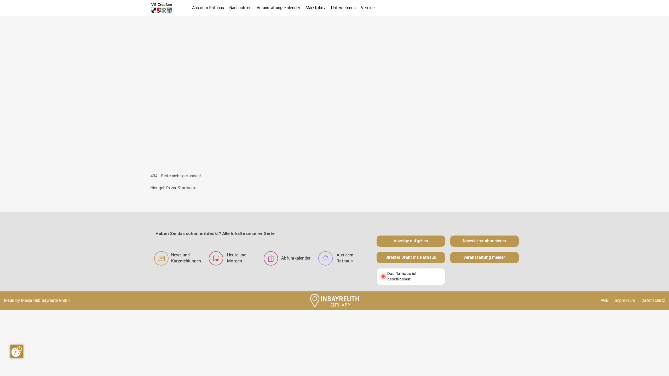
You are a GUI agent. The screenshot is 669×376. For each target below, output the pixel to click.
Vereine (368, 7)
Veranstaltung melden (484, 257)
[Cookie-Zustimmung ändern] (16, 351)
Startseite (187, 187)
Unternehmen (343, 7)
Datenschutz (653, 300)
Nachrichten (240, 7)
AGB (604, 300)
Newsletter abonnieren (484, 240)
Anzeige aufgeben (411, 240)
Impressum (625, 300)
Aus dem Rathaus (208, 7)
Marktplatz (315, 7)
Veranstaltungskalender (278, 7)
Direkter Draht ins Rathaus (410, 257)
